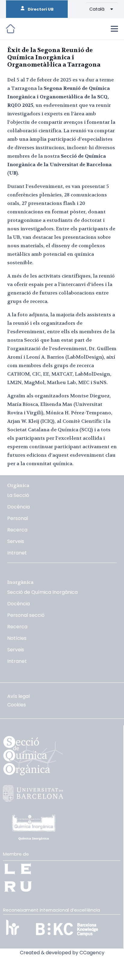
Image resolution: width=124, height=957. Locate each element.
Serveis (15, 541)
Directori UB (39, 9)
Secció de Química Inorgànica (42, 592)
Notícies (16, 638)
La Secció (18, 495)
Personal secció (26, 615)
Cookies (16, 704)
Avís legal (18, 696)
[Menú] (114, 28)
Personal (17, 518)
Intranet (17, 552)
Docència (18, 506)
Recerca (17, 529)
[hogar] (10, 28)
